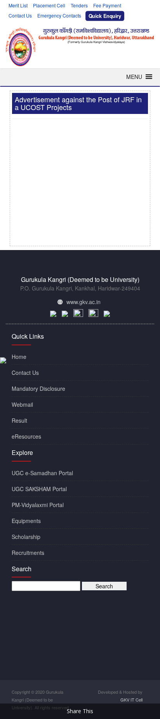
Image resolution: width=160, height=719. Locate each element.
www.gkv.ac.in (83, 302)
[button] (134, 76)
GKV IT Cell (131, 699)
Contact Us (20, 15)
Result (19, 420)
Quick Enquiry (105, 15)
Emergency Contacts (59, 15)
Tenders (79, 5)
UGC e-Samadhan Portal (42, 473)
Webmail (22, 404)
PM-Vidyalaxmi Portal (38, 505)
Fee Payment (107, 5)
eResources (26, 436)
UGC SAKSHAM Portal (39, 489)
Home (19, 356)
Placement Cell (49, 5)
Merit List (18, 5)
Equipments (26, 521)
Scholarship (26, 537)
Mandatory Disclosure (38, 388)
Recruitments (28, 552)
